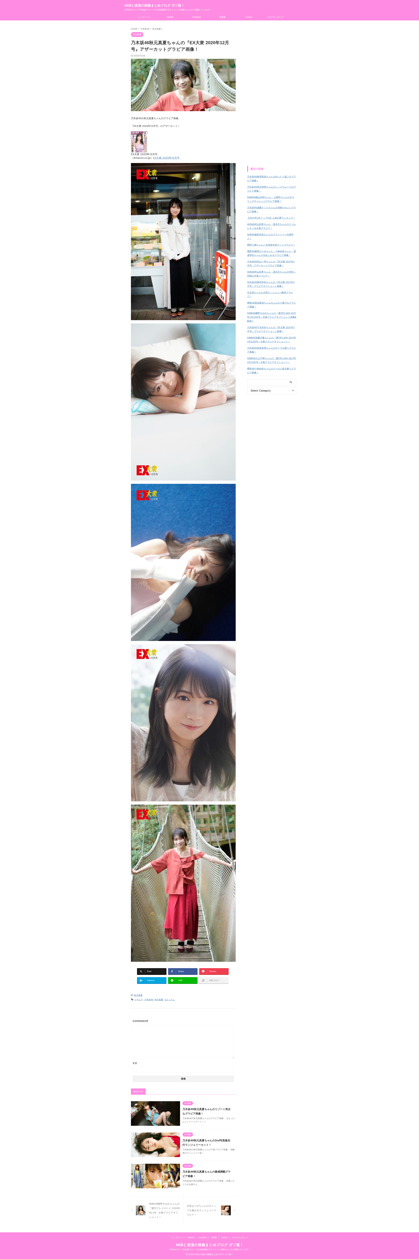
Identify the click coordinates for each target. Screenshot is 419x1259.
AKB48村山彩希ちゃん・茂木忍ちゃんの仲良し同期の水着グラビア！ (271, 273)
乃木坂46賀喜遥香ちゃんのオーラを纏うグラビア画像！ (271, 350)
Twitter (248, 17)
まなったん (169, 999)
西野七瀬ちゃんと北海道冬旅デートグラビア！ (271, 244)
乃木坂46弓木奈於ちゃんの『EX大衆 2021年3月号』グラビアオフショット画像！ (271, 329)
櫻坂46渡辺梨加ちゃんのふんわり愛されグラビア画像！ (271, 304)
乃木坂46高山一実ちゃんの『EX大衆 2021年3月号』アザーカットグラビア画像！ (271, 263)
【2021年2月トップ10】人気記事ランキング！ (271, 217)
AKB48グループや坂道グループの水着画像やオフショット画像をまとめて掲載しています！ (209, 1249)
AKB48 (170, 17)
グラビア (138, 999)
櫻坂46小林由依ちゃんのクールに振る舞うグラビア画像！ (271, 370)
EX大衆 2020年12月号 (166, 157)
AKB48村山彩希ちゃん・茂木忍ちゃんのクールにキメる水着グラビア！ (271, 226)
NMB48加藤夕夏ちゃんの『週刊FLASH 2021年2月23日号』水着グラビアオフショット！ (271, 339)
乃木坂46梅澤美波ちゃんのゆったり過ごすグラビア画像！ (271, 178)
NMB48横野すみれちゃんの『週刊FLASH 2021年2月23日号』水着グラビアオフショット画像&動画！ (271, 317)
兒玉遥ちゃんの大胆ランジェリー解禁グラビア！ (270, 294)
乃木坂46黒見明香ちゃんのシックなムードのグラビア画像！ (271, 188)
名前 (135, 1063)
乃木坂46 (196, 17)
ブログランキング (274, 17)
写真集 (222, 17)
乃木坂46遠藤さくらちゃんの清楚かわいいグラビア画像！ (271, 209)
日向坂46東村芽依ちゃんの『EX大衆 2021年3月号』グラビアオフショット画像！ (271, 284)
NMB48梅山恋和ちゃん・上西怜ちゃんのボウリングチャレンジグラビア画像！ (270, 199)
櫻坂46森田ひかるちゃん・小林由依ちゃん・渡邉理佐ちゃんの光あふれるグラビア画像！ (271, 253)
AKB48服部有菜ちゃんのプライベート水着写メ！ (270, 236)
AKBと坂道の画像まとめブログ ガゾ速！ (154, 5)
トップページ (144, 17)
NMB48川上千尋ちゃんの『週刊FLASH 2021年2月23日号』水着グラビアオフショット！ (271, 360)
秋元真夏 (138, 995)
